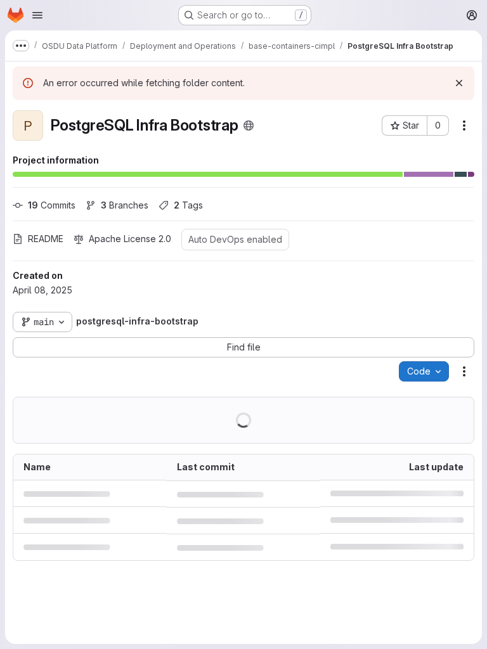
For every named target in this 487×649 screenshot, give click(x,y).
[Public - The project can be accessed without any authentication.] (249, 125)
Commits (51, 205)
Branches (124, 205)
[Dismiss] (459, 83)
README (45, 238)
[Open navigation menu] (37, 15)
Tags (188, 205)
